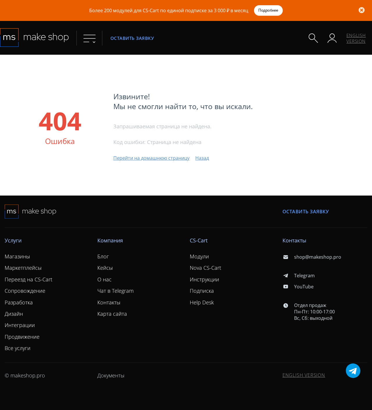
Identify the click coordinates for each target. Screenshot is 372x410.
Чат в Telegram (115, 290)
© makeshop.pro (25, 375)
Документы (110, 375)
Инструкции (204, 279)
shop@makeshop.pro (317, 257)
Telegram (304, 275)
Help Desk (202, 302)
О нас (104, 279)
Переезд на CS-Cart (28, 279)
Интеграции (20, 325)
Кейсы (105, 267)
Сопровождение (25, 290)
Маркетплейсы (23, 267)
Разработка (19, 302)
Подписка (202, 290)
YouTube (304, 286)
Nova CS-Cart (205, 267)
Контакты (108, 302)
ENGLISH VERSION (356, 38)
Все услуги (18, 348)
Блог (103, 256)
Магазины (17, 256)
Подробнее (268, 10)
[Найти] (313, 38)
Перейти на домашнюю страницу (151, 158)
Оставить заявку (132, 38)
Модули (199, 256)
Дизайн (14, 313)
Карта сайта (112, 313)
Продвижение (22, 336)
